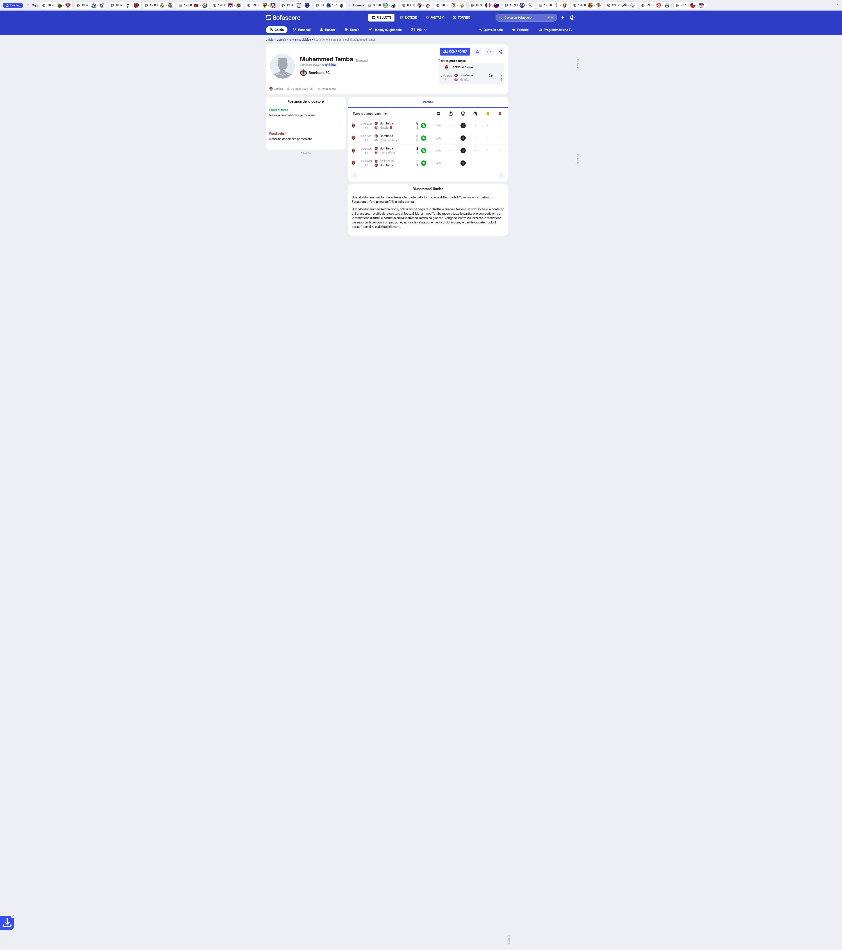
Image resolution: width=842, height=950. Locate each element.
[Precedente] (28, 5)
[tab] (428, 102)
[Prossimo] (837, 5)
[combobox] (370, 113)
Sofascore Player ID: (318, 65)
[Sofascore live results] (283, 18)
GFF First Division (300, 39)
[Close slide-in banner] (13, 915)
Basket (330, 30)
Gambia (281, 39)
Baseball (304, 30)
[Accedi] (572, 18)
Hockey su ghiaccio (388, 30)
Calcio (279, 30)
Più (416, 29)
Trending (14, 5)
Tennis (354, 30)
